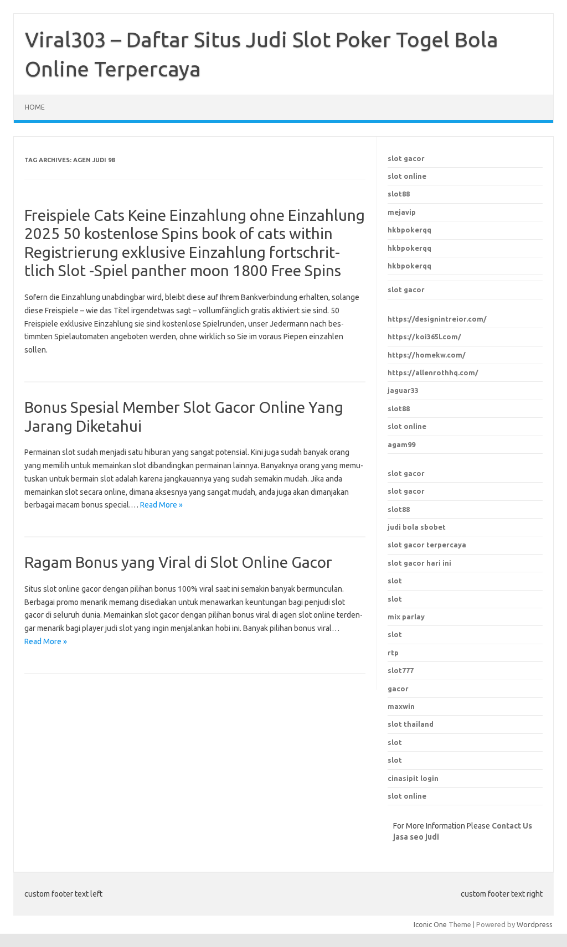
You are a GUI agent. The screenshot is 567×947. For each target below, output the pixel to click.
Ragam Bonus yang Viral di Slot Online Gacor (178, 562)
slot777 (401, 670)
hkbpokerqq (409, 230)
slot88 (399, 194)
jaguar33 (403, 390)
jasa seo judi (416, 836)
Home (35, 107)
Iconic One (430, 924)
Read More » (161, 504)
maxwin (401, 706)
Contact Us (512, 825)
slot (395, 742)
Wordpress (535, 924)
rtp (393, 652)
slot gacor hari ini (419, 563)
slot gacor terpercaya (427, 544)
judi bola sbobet (417, 527)
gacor (398, 688)
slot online (407, 176)
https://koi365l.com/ (424, 336)
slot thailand (411, 724)
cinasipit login (413, 778)
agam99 (401, 444)
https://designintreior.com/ (437, 319)
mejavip (402, 212)
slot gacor (406, 158)
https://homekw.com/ (427, 355)
